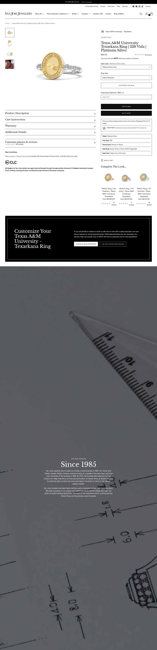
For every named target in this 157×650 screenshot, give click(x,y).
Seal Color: (113, 64)
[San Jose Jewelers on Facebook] (133, 6)
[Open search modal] (141, 13)
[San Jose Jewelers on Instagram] (139, 6)
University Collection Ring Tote (18, 156)
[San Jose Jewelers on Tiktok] (142, 6)
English (148, 6)
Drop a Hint (108, 160)
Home (7, 23)
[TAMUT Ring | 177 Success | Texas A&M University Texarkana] (144, 178)
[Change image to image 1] (9, 32)
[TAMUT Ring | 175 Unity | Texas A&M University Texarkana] (126, 178)
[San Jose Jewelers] (72, 1)
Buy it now (126, 113)
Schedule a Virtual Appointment (126, 128)
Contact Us (142, 128)
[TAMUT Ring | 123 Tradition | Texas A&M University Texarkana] (109, 178)
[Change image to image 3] (9, 53)
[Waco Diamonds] (86, 1)
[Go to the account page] (145, 13)
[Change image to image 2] (9, 43)
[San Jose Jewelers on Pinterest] (136, 6)
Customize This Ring (126, 85)
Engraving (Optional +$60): (111, 93)
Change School (106, 37)
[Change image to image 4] (9, 64)
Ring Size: (104, 73)
